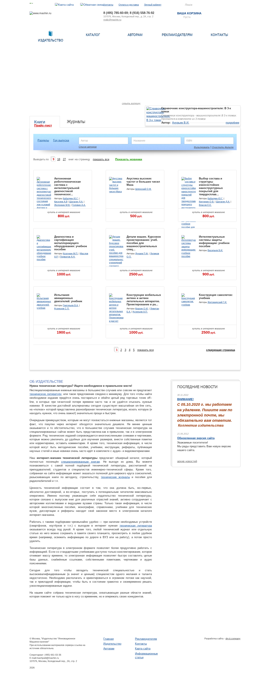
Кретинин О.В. (206, 201)
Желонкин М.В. (62, 205)
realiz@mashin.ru (112, 19)
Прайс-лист (43, 125)
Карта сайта (142, 648)
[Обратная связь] (92, 4)
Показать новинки (128, 159)
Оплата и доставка (129, 4)
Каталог (93, 35)
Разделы (43, 140)
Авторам (135, 35)
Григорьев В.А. (70, 305)
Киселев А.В (60, 201)
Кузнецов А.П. (140, 311)
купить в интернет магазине (63, 214)
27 (64, 159)
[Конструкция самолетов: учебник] (188, 304)
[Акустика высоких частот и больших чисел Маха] (116, 191)
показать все (101, 159)
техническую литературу (45, 394)
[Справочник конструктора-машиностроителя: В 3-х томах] (158, 120)
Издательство (112, 643)
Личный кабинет (152, 4)
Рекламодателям (177, 35)
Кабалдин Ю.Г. (70, 198)
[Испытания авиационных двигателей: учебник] (44, 308)
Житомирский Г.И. (217, 302)
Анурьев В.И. (180, 122)
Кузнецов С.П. (61, 308)
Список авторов (88, 147)
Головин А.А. (79, 205)
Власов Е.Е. (205, 205)
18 (58, 159)
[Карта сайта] (64, 4)
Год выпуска (61, 140)
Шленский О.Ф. (143, 189)
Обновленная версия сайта (196, 438)
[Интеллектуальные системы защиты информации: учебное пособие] (188, 256)
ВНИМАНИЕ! (185, 399)
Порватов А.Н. (67, 256)
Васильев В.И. (215, 250)
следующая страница (220, 350)
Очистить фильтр (223, 147)
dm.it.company (232, 638)
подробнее (232, 122)
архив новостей (187, 461)
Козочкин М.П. (70, 253)
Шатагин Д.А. (76, 201)
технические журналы (115, 477)
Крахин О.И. (141, 308)
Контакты (108, 4)
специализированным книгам (80, 461)
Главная (108, 638)
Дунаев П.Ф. (141, 253)
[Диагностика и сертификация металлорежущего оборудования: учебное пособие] (44, 259)
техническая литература (136, 525)
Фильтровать (202, 147)
